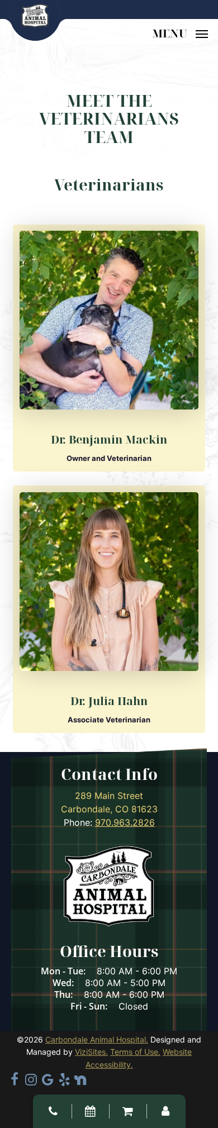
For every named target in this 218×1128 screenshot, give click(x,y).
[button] (180, 33)
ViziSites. (91, 1051)
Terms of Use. (135, 1051)
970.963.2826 (125, 822)
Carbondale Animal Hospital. (96, 1039)
